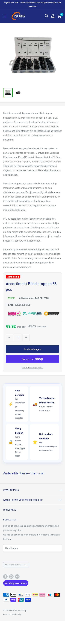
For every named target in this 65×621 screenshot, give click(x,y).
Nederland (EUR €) (13, 564)
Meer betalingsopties (32, 367)
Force (11, 298)
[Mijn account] (52, 16)
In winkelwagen (32, 349)
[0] (59, 16)
